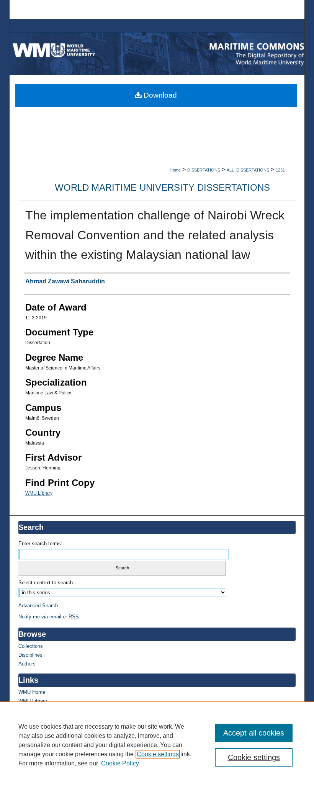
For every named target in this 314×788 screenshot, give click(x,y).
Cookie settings (158, 754)
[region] (157, 744)
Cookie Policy (120, 763)
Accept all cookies (253, 733)
